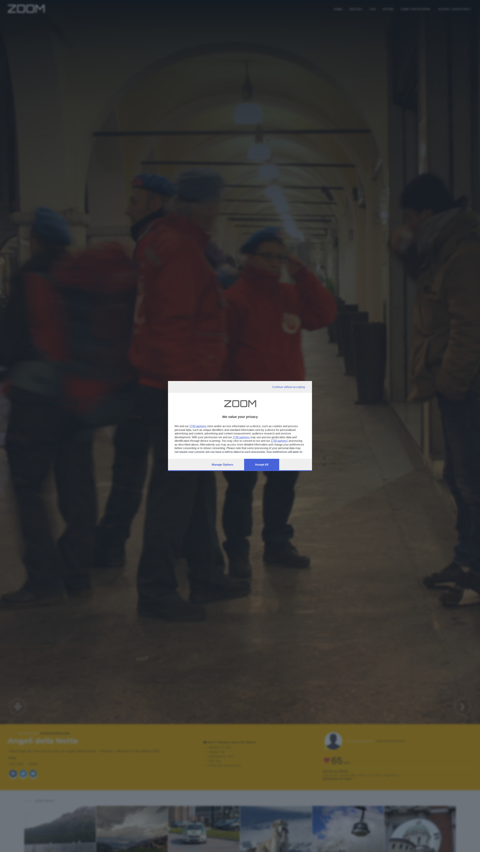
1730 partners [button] (197, 426)
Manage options (222, 464)
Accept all (261, 464)
